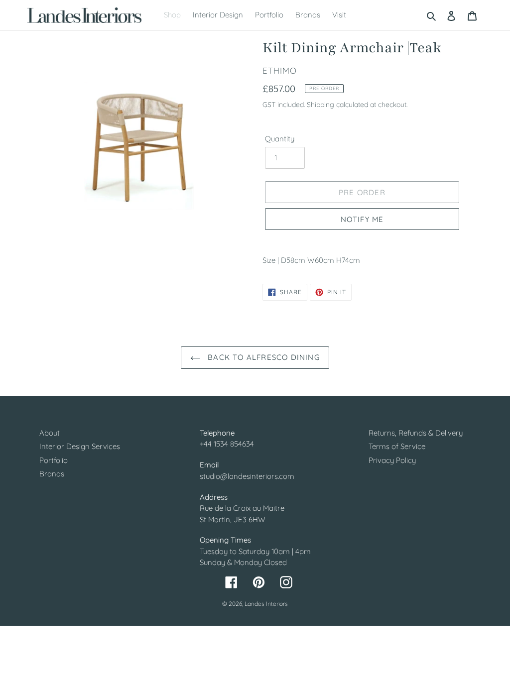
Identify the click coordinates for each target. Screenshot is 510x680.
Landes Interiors (266, 603)
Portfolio (53, 460)
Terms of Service (397, 446)
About (49, 433)
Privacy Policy (392, 460)
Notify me (362, 219)
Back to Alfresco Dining (262, 357)
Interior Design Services (79, 446)
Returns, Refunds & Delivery (416, 433)
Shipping (320, 104)
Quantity (279, 138)
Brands (51, 473)
